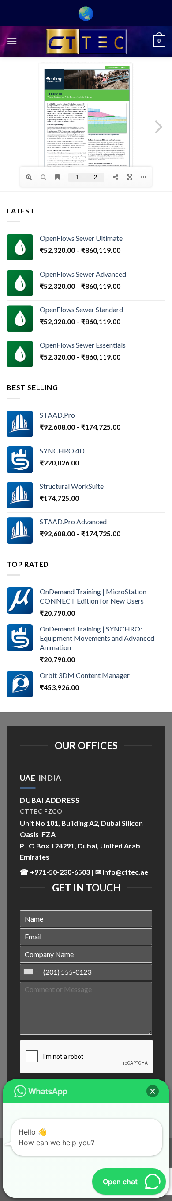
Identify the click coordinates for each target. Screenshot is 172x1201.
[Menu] (12, 41)
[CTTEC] (86, 41)
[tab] (27, 778)
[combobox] (30, 972)
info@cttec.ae (125, 872)
